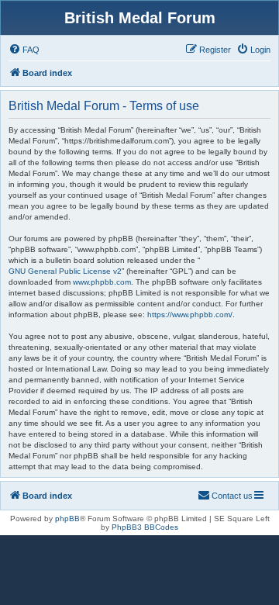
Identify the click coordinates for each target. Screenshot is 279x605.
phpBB (67, 518)
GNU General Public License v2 (65, 271)
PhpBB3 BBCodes (145, 527)
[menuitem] (24, 49)
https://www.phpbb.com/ (189, 314)
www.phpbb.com (102, 282)
